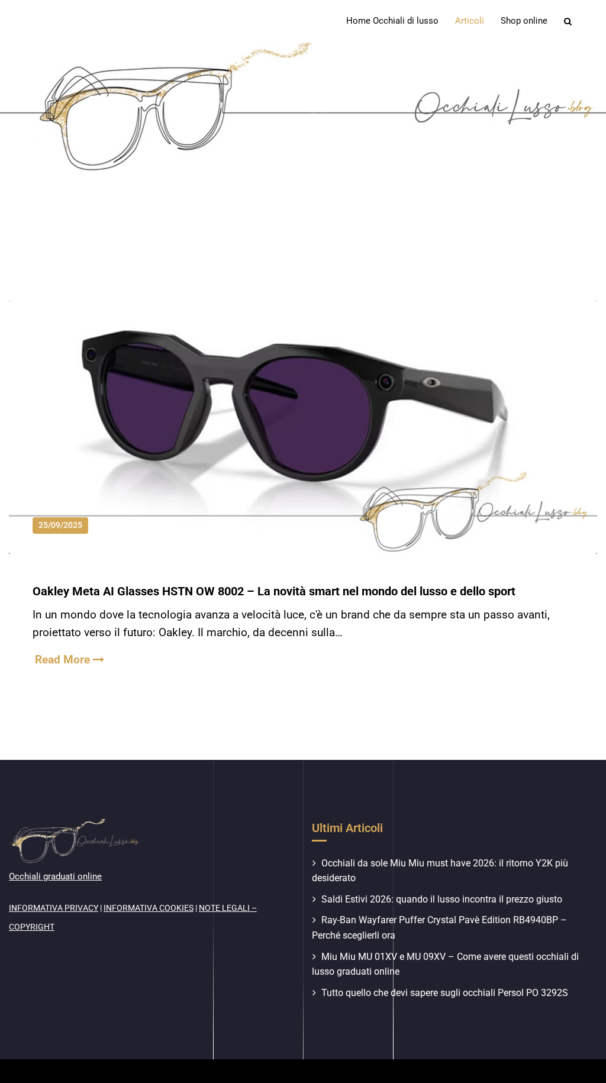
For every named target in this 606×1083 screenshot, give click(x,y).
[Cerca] (568, 21)
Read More (64, 659)
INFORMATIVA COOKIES (149, 908)
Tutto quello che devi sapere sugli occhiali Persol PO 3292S (444, 992)
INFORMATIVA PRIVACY (53, 908)
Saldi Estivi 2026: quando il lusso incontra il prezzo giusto (441, 899)
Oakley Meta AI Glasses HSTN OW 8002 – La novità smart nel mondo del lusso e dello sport (274, 591)
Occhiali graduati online (55, 876)
